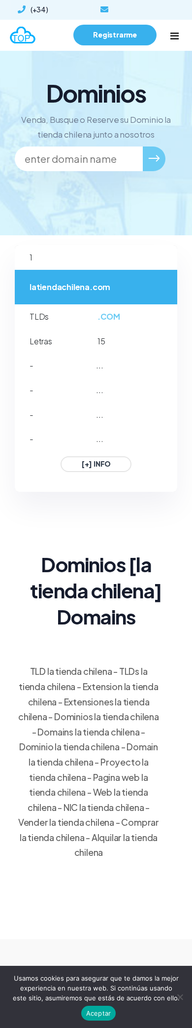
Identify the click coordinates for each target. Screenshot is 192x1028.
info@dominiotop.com (137, 9)
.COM (108, 316)
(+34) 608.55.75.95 (41, 11)
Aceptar (98, 1013)
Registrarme (115, 34)
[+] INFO (96, 463)
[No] (180, 997)
